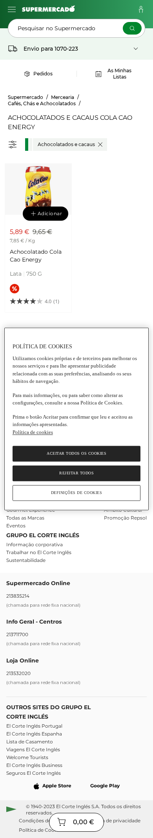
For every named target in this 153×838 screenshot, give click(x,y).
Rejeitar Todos (76, 473)
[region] (76, 418)
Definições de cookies (76, 493)
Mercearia (62, 97)
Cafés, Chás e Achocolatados (42, 103)
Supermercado (25, 97)
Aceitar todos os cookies (76, 454)
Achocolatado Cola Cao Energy (36, 255)
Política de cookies (33, 432)
